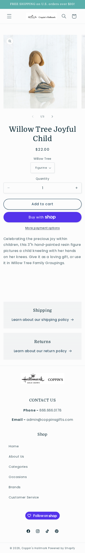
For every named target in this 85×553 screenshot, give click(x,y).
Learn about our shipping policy (40, 319)
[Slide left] (32, 116)
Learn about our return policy (40, 350)
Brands (15, 487)
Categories (18, 467)
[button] (9, 16)
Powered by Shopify (61, 548)
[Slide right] (52, 116)
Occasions (18, 477)
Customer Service (24, 497)
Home (14, 446)
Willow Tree (42, 159)
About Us (16, 456)
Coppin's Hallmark (35, 548)
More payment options (42, 228)
